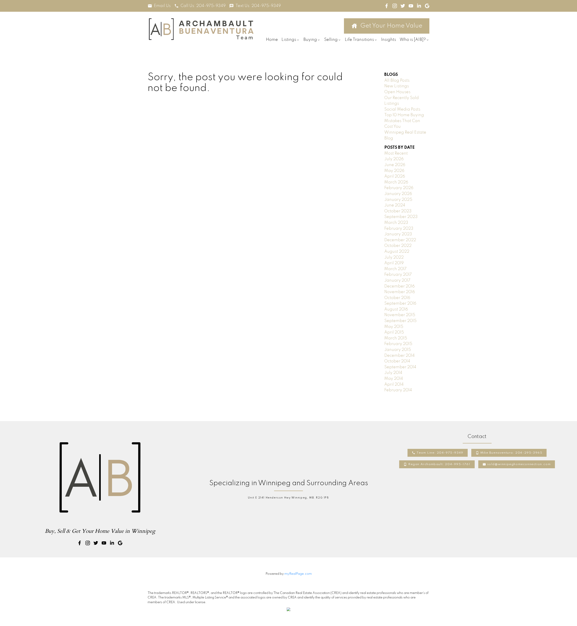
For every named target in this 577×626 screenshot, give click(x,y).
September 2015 (400, 321)
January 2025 (398, 200)
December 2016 (399, 286)
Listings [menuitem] (289, 40)
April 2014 (394, 385)
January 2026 (398, 194)
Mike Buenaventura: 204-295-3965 (511, 452)
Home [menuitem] (272, 40)
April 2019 (394, 263)
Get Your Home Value (391, 26)
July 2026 (394, 159)
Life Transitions (359, 40)
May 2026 (394, 171)
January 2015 (397, 350)
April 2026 (394, 176)
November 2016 (399, 292)
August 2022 (396, 252)
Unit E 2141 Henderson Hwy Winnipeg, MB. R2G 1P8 (288, 497)
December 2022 (400, 240)
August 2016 (396, 309)
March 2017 (395, 269)
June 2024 (394, 205)
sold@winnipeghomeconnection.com (519, 464)
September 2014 (400, 367)
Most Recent (396, 153)
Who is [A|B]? (413, 40)
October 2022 (398, 246)
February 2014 (398, 390)
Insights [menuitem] (388, 40)
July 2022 (394, 257)
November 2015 (399, 315)
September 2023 (401, 217)
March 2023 (396, 223)
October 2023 (398, 211)
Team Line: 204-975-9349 (440, 452)
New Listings (396, 86)
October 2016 (397, 298)
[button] (159, 6)
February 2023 (398, 229)
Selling (331, 40)
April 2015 (394, 332)
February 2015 (398, 344)
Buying (310, 40)
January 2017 (397, 280)
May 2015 (393, 327)
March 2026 (396, 182)
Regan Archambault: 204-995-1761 (439, 464)
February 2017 (398, 275)
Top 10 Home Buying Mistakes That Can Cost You (404, 121)
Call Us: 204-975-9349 (203, 6)
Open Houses (397, 92)
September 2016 (400, 303)
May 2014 (393, 379)
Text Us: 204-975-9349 (258, 6)
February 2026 (398, 188)
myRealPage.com (298, 573)
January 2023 (398, 234)
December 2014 (399, 356)
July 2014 (393, 373)
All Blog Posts (397, 81)
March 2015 (395, 338)
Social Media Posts (402, 109)
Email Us (162, 6)
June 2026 (394, 165)
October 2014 (397, 361)
